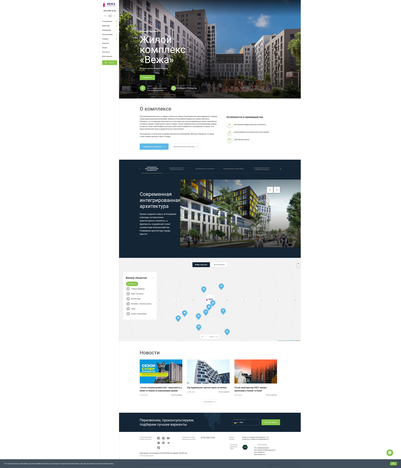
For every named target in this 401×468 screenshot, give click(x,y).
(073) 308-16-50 (109, 11)
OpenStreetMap (290, 340)
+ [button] (298, 263)
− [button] (298, 266)
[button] (132, 284)
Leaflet (279, 340)
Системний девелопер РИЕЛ (233, 447)
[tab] (151, 169)
